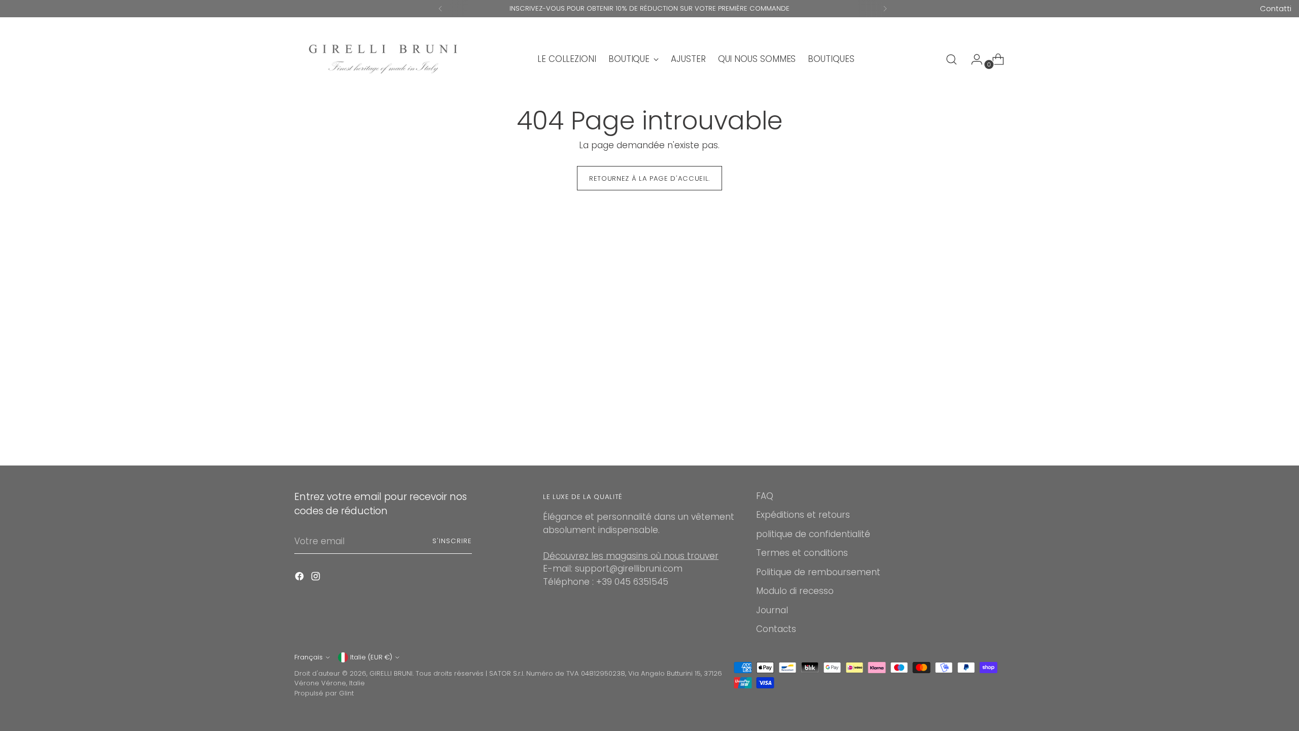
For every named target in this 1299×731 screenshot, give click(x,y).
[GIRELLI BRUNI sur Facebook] (300, 578)
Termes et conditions (802, 553)
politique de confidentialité (813, 534)
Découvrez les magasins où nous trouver (631, 556)
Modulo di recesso (795, 591)
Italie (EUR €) (371, 657)
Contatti (1275, 8)
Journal (772, 610)
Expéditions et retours (803, 515)
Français (308, 657)
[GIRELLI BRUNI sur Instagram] (317, 578)
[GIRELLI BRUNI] (383, 59)
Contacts (776, 629)
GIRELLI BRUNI (391, 673)
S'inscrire (452, 541)
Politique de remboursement (818, 572)
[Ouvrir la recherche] (951, 59)
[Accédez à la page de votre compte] (973, 59)
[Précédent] (440, 8)
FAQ (764, 496)
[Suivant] (885, 8)
